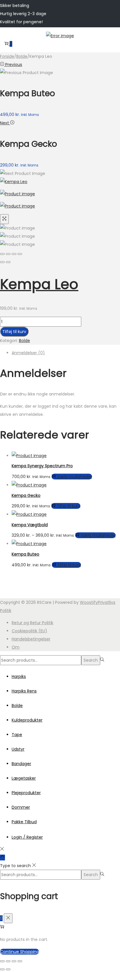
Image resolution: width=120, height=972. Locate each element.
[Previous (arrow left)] (2, 262)
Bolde (21, 56)
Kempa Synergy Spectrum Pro (42, 466)
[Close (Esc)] (2, 254)
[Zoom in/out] (19, 254)
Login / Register (27, 837)
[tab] (66, 353)
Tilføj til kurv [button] (68, 506)
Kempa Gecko (26, 495)
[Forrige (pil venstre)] (2, 969)
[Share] (8, 254)
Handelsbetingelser (31, 639)
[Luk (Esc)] (19, 961)
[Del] (14, 961)
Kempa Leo (39, 284)
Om (16, 647)
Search (91, 660)
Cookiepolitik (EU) (29, 631)
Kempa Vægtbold (30, 525)
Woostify (89, 602)
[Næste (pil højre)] (8, 969)
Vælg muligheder (74, 476)
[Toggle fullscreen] (14, 254)
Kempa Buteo (25, 554)
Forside (7, 56)
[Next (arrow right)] (8, 262)
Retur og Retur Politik (32, 623)
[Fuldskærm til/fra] (8, 961)
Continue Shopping (19, 952)
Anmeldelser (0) (28, 353)
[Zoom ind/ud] (2, 961)
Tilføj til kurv (14, 331)
